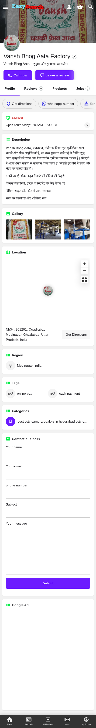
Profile (10, 88)
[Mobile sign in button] (69, 7)
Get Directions (76, 334)
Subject (11, 504)
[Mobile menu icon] (5, 7)
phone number (16, 485)
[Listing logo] (11, 43)
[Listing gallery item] (19, 229)
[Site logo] (28, 7)
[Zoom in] (84, 263)
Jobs (82, 88)
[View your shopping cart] (80, 7)
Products (59, 88)
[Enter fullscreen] (84, 279)
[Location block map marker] (48, 291)
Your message (16, 523)
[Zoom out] (84, 270)
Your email (13, 466)
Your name (14, 447)
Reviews (33, 88)
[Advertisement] (48, 659)
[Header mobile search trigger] (91, 7)
